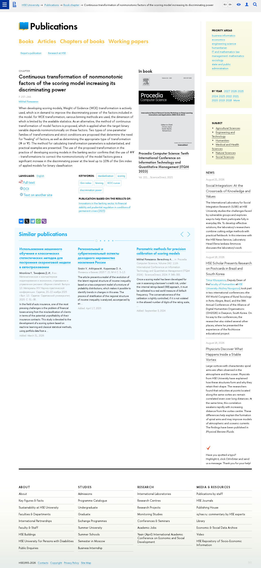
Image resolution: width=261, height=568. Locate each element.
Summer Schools (89, 534)
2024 (215, 96)
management (220, 56)
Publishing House (207, 507)
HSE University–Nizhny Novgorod (224, 286)
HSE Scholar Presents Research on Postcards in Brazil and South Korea (229, 268)
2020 (215, 100)
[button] (96, 241)
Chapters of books (82, 41)
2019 (222, 100)
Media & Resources (213, 487)
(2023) (104, 207)
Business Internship (90, 548)
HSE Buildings (27, 534)
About (24, 487)
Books (26, 41)
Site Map (86, 563)
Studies (85, 487)
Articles (47, 41)
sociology (217, 60)
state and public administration (221, 66)
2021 (236, 96)
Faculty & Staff (28, 528)
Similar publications (43, 234)
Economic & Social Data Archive (217, 528)
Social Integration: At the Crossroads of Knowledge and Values (228, 191)
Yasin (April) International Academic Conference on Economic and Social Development (161, 538)
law (238, 52)
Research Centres (148, 500)
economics (218, 39)
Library (201, 521)
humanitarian (219, 47)
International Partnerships (35, 521)
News (210, 172)
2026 (234, 91)
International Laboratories (154, 494)
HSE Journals (205, 500)
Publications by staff (210, 494)
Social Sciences (225, 157)
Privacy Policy (71, 563)
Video (200, 534)
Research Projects (148, 507)
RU (225, 4)
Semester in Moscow (91, 541)
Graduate (84, 514)
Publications (53, 26)
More (236, 100)
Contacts (43, 563)
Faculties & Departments (34, 514)
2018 (229, 100)
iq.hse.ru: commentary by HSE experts (221, 514)
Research (145, 487)
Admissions (85, 494)
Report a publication (31, 53)
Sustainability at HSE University (39, 507)
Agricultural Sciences (228, 128)
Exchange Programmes (92, 521)
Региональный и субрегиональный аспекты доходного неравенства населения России (98, 256)
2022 (229, 96)
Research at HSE (57, 53)
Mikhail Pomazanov (28, 101)
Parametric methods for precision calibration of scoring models (161, 251)
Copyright (56, 563)
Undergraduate (88, 507)
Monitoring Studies (149, 514)
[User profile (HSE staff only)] (247, 4)
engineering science (224, 43)
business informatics (223, 35)
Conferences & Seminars (153, 521)
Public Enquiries (28, 548)
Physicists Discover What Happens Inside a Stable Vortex (224, 354)
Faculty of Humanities (222, 284)
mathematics (236, 56)
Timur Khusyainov (216, 280)
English (40, 176)
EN (230, 4)
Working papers (128, 41)
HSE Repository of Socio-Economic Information (219, 543)
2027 (227, 91)
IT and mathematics (223, 52)
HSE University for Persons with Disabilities (46, 541)
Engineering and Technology (223, 134)
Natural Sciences (226, 153)
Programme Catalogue (92, 500)
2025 (241, 91)
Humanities (222, 140)
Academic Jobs (146, 528)
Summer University (90, 528)
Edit (250, 562)
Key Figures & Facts (31, 500)
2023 (222, 96)
